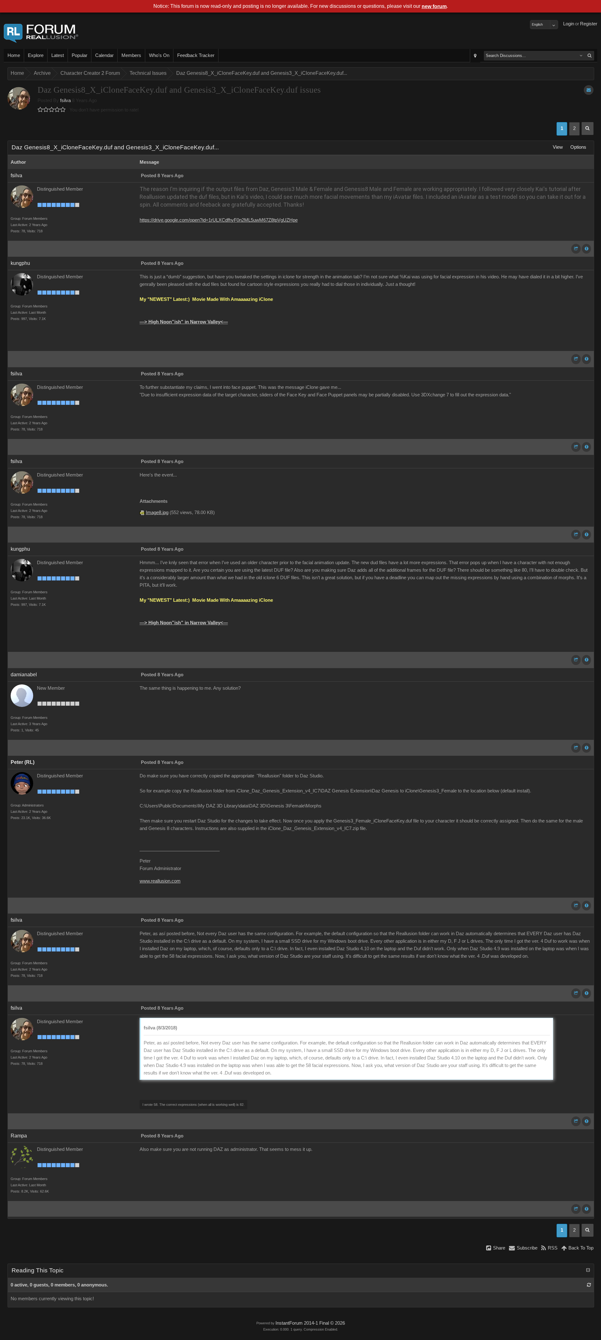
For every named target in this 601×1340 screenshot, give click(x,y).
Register (588, 23)
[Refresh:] (589, 1284)
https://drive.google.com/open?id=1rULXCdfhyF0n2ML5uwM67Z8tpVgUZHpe (219, 220)
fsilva (65, 100)
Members (131, 55)
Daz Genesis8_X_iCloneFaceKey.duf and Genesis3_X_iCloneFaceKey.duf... (261, 73)
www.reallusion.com (160, 881)
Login (568, 23)
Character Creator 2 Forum (90, 73)
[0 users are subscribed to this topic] (588, 90)
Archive (42, 73)
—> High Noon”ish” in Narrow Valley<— (184, 321)
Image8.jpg (157, 512)
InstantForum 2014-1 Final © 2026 (310, 1323)
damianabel (24, 674)
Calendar (104, 55)
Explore (36, 55)
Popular (79, 55)
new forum (434, 6)
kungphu (20, 263)
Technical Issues (148, 73)
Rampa (19, 1135)
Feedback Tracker (195, 55)
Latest (57, 55)
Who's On (159, 55)
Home (14, 55)
